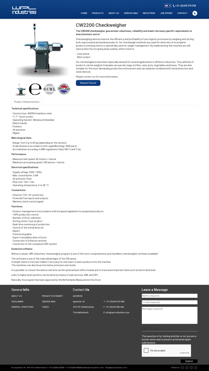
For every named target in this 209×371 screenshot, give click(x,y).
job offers (166, 13)
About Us (16, 296)
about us (113, 13)
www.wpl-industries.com (93, 368)
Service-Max (48, 301)
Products (98, 13)
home (84, 13)
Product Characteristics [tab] (27, 102)
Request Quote (88, 83)
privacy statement (52, 296)
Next (75, 88)
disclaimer (17, 301)
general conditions (22, 307)
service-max (131, 13)
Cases (45, 307)
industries (149, 13)
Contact (182, 13)
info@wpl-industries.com (117, 312)
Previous (9, 88)
